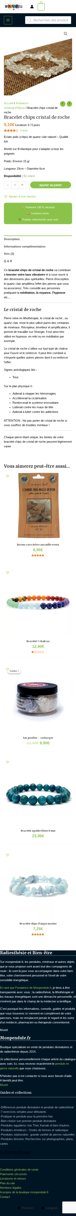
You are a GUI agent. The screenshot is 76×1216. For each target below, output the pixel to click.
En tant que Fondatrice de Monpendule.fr (25, 987)
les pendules (33, 961)
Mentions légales (10, 1187)
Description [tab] (12, 239)
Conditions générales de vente (19, 1169)
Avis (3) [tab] (9, 253)
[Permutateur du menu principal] (8, 20)
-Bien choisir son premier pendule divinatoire (28, 1121)
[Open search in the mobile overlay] (48, 20)
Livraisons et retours (13, 1178)
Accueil (8, 103)
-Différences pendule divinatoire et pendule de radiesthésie (37, 1107)
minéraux (48, 961)
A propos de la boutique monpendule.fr (24, 1192)
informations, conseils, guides (42, 1008)
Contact (5, 1196)
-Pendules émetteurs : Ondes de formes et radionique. (34, 1130)
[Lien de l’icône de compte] (32, 6)
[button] (65, 33)
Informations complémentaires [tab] (24, 246)
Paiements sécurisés (13, 1174)
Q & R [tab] (8, 261)
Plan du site (7, 1183)
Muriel (4, 1084)
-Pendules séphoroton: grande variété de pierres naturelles (37, 1134)
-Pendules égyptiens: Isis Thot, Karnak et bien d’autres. (35, 1125)
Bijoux (21, 107)
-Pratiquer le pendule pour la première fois (26, 1116)
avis (24, 130)
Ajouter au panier (50, 185)
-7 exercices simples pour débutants (23, 1111)
